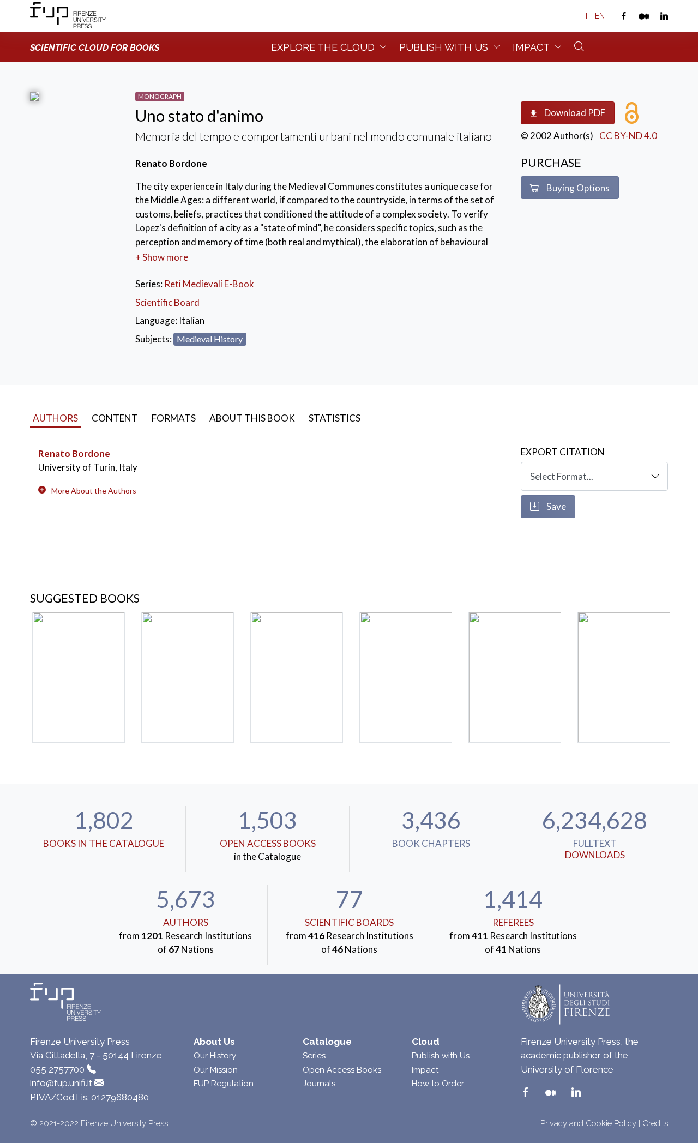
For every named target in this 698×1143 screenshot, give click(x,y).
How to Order (438, 1083)
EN (600, 15)
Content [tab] (115, 418)
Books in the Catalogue (103, 843)
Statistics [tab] (334, 418)
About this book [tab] (252, 418)
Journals (319, 1083)
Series (314, 1056)
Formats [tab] (174, 418)
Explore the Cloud (323, 47)
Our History (215, 1056)
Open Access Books (268, 843)
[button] (93, 490)
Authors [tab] (55, 418)
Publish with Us (441, 1056)
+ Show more (161, 257)
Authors (185, 922)
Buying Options (577, 188)
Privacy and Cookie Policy (588, 1123)
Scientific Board (167, 302)
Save (555, 506)
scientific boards (349, 922)
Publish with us (443, 47)
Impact (531, 47)
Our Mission (216, 1070)
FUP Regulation (224, 1083)
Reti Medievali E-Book (209, 284)
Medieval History (210, 339)
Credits (655, 1123)
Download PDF (574, 112)
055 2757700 (57, 1069)
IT (585, 15)
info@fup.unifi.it (61, 1083)
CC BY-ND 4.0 (628, 135)
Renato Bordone (74, 453)
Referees (513, 922)
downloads (595, 855)
